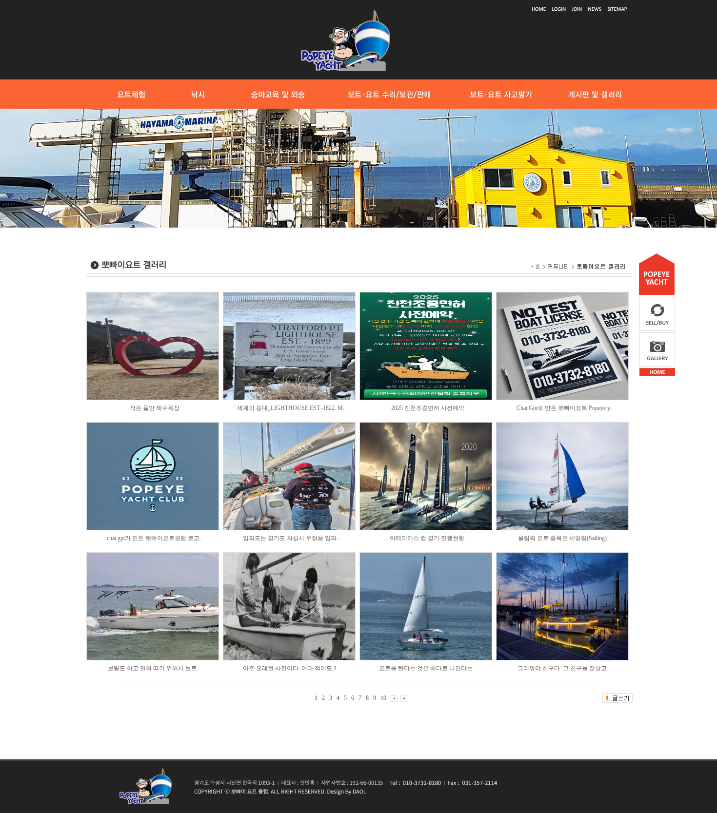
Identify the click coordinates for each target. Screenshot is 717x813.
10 (383, 698)
